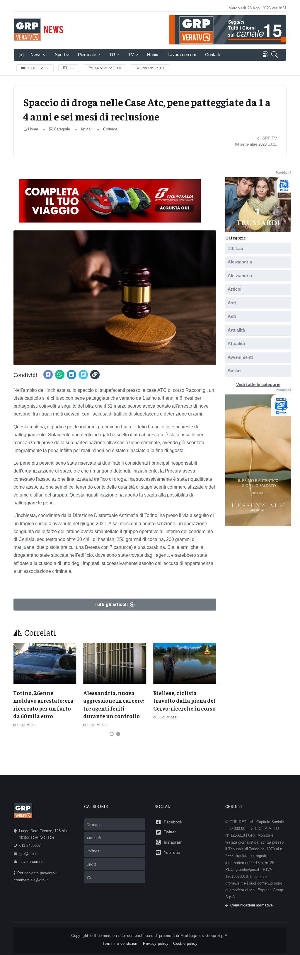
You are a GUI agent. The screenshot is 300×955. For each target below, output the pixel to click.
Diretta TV (38, 68)
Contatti (212, 54)
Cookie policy (185, 943)
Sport (60, 54)
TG (112, 54)
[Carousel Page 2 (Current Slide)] (118, 734)
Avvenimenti (240, 357)
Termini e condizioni (120, 943)
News (36, 54)
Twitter (170, 832)
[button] (275, 55)
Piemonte (87, 54)
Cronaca (110, 129)
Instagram (173, 842)
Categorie (62, 129)
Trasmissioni (108, 68)
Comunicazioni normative (251, 905)
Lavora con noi (182, 54)
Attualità (236, 329)
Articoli (86, 129)
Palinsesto (153, 68)
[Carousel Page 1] (112, 734)
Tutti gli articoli (111, 604)
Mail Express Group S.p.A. (204, 935)
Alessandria (240, 261)
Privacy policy (155, 943)
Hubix (152, 54)
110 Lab (235, 248)
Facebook (173, 822)
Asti (232, 302)
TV (131, 54)
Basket (235, 370)
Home (33, 129)
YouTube (172, 852)
